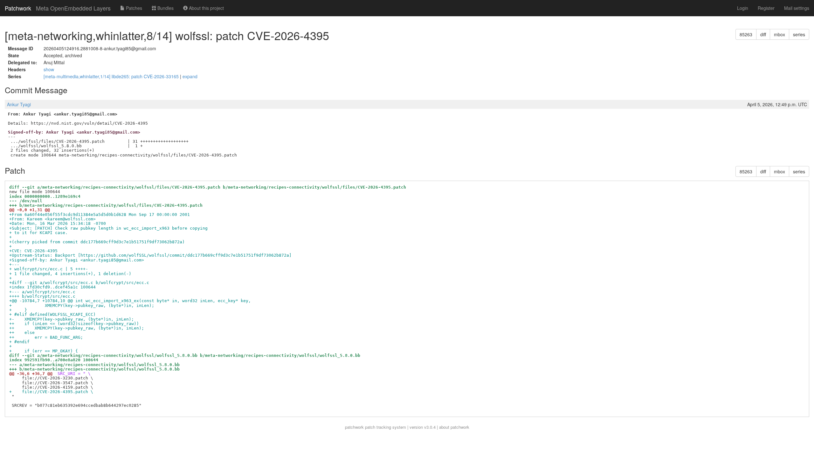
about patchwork (454, 427)
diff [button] (763, 34)
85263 (746, 34)
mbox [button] (779, 34)
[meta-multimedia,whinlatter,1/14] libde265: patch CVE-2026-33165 (112, 76)
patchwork (354, 427)
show (49, 69)
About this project (206, 8)
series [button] (799, 34)
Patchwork (18, 8)
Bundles (165, 8)
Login (742, 8)
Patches (133, 8)
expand (190, 76)
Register (766, 8)
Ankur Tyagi (19, 104)
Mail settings (796, 8)
